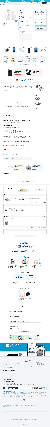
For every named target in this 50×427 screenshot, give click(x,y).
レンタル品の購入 (16, 363)
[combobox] (15, 3)
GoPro (24, 392)
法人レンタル (44, 393)
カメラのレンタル (5, 392)
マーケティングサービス (39, 362)
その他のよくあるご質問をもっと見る (25, 331)
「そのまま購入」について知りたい (22, 300)
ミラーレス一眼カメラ (19, 392)
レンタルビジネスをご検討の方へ (40, 358)
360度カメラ (27, 392)
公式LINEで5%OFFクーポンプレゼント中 (34, 419)
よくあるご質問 (16, 364)
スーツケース (30, 395)
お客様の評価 (5, 364)
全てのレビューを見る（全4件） (39, 189)
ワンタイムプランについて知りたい (29, 283)
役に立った (45, 202)
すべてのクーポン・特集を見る (25, 181)
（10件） (22, 60)
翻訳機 (16, 154)
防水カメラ (44, 392)
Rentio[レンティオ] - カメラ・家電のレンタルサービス (9, 391)
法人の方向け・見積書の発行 (40, 28)
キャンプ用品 (24, 395)
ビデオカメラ (38, 392)
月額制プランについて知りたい (16, 283)
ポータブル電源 (27, 395)
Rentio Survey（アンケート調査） (40, 364)
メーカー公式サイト (8, 158)
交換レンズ (23, 392)
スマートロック (34, 393)
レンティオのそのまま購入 (6, 363)
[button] (15, 8)
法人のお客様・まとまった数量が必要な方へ (9, 370)
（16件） (8, 60)
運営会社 (4, 366)
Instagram (20, 419)
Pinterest (27, 419)
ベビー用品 (15, 395)
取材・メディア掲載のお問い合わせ (7, 367)
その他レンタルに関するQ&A (22, 40)
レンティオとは (5, 358)
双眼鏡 (14, 393)
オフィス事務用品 (12, 154)
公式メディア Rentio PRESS (6, 365)
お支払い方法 (27, 358)
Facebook (12, 419)
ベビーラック (12, 395)
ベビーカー (9, 395)
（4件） (44, 60)
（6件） (15, 60)
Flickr (23, 419)
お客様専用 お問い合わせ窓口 (7, 379)
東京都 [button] (36, 12)
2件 (28, 188)
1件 (28, 189)
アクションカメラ (31, 392)
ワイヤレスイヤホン (30, 393)
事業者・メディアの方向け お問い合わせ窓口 (9, 383)
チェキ (20, 393)
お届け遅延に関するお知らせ (4, 4)
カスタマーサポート (17, 358)
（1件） (37, 60)
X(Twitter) (16, 419)
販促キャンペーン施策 (39, 363)
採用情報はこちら (5, 406)
